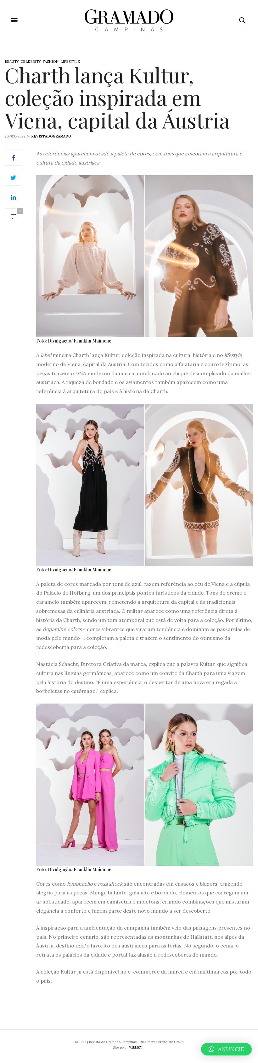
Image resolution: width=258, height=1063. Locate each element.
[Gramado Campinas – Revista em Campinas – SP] (129, 20)
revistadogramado (51, 136)
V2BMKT (135, 1047)
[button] (226, 1049)
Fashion (50, 61)
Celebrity (30, 61)
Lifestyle (70, 61)
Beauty (12, 61)
